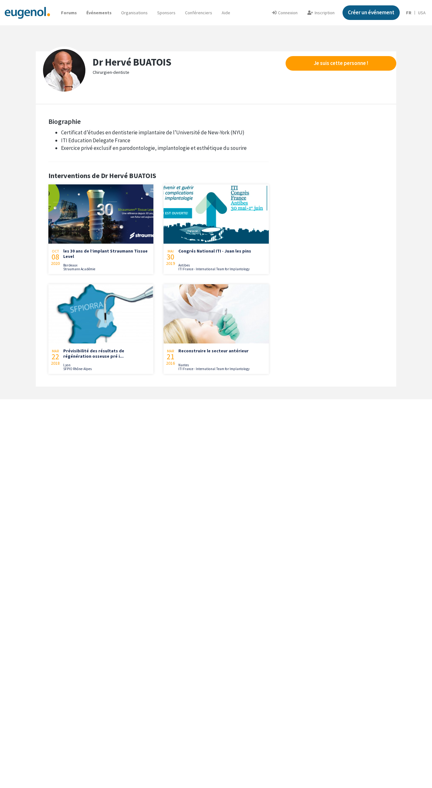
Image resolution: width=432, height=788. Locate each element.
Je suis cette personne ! (341, 63)
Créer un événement (371, 12)
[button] (226, 12)
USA (422, 13)
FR (408, 13)
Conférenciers (198, 13)
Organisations (134, 13)
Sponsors (166, 13)
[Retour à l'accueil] (27, 12)
